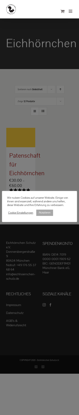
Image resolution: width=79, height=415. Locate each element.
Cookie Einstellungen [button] (20, 213)
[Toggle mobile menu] (71, 11)
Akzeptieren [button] (45, 212)
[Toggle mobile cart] (63, 11)
